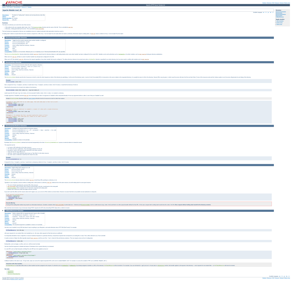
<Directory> (161, 265)
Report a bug (287, 2)
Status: (4, 16)
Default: (7, 43)
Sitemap (281, 2)
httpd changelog (279, 21)
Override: (7, 46)
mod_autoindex (40, 28)
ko (271, 12)
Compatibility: (8, 51)
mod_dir (71, 27)
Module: (7, 50)
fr (266, 12)
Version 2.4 (24, 7)
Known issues (279, 22)
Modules (264, 2)
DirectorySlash (279, 15)
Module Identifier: (7, 18)
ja (268, 12)
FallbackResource (280, 16)
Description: (6, 15)
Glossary (277, 2)
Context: (7, 45)
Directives (269, 2)
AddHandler (73, 265)
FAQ (273, 2)
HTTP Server (10, 7)
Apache (4, 7)
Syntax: (7, 42)
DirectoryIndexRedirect (281, 14)
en (264, 12)
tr (273, 12)
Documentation (17, 7)
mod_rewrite (142, 54)
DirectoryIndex (37, 27)
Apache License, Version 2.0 (17, 279)
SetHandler (122, 54)
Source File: (6, 19)
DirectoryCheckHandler (14, 273)
